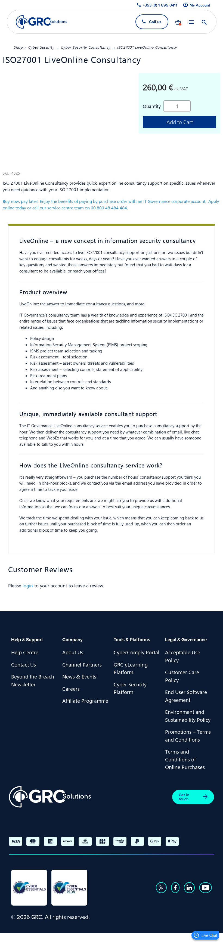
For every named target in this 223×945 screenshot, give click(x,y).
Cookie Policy (150, 938)
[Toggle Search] (204, 22)
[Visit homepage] (41, 22)
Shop (18, 47)
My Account (199, 5)
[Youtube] (205, 887)
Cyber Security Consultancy (85, 47)
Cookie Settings (190, 938)
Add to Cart (179, 121)
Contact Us (23, 664)
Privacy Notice (112, 938)
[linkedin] (189, 887)
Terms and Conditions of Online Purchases (185, 759)
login (28, 585)
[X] (161, 887)
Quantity (152, 106)
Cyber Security (41, 47)
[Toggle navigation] (191, 21)
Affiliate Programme (85, 700)
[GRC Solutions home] (50, 797)
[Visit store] (178, 22)
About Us (72, 652)
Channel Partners (82, 664)
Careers (71, 688)
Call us (155, 21)
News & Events (79, 676)
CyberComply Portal (136, 652)
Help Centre (24, 652)
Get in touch (184, 797)
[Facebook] (175, 887)
